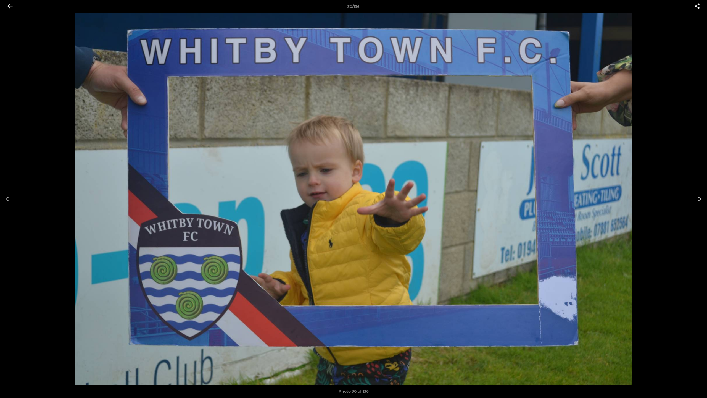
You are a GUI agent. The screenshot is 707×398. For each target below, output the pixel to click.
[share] (697, 7)
